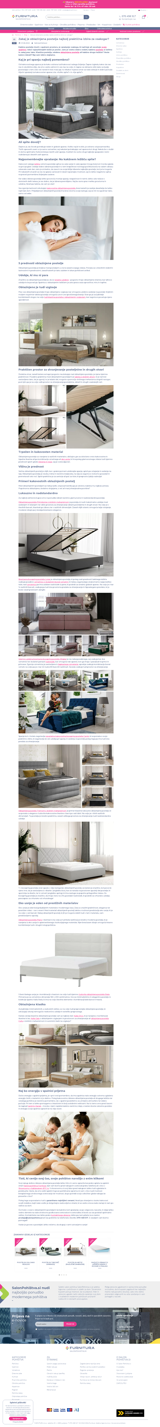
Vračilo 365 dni (52, 1386)
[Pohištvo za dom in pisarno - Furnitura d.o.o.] (24, 17)
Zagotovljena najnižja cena (90, 1363)
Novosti (51, 28)
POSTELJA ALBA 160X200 (100, 1263)
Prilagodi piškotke (18, 1422)
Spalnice (39, 25)
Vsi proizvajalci (122, 1380)
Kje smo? (119, 1370)
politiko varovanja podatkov (91, 1329)
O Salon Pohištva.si (123, 1363)
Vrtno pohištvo (121, 55)
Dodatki (117, 25)
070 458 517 (126, 1326)
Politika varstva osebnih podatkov (92, 1367)
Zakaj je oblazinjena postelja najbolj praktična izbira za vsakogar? (64, 39)
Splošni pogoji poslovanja (56, 1363)
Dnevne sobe (26, 25)
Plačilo (49, 1370)
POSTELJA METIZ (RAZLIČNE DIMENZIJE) (50, 1263)
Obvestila (83, 1373)
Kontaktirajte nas (126, 1329)
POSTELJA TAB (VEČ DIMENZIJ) (26, 1263)
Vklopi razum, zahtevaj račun (91, 1377)
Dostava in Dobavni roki (56, 1380)
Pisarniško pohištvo (123, 58)
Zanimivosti (120, 73)
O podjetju (120, 1367)
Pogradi (15, 1390)
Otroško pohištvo (68, 25)
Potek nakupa (52, 1367)
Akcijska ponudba (69, 28)
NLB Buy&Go (52, 1377)
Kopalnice (107, 25)
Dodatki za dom (122, 70)
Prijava (93, 10)
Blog (86, 28)
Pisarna (81, 25)
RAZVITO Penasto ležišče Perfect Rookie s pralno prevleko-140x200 (75, 1264)
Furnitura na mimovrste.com (90, 1380)
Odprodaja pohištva (104, 28)
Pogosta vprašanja (87, 1370)
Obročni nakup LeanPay (56, 1373)
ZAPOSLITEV (121, 1383)
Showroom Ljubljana (124, 1373)
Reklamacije (51, 1390)
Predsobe (91, 25)
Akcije (118, 77)
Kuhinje (119, 52)
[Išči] (86, 17)
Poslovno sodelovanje (124, 1377)
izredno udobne (62, 280)
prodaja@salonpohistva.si (70, 10)
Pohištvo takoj (17, 1393)
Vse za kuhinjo (51, 25)
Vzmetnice (120, 43)
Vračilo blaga (51, 1383)
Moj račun (86, 10)
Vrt (99, 25)
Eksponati (15, 1399)
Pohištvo (15, 1363)
